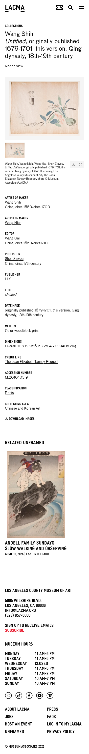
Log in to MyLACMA (64, 725)
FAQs (51, 717)
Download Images (22, 419)
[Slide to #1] (15, 150)
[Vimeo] (49, 695)
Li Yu (8, 279)
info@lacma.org (20, 611)
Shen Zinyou (14, 259)
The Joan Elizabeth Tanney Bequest (31, 362)
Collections (14, 26)
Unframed (14, 732)
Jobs (9, 717)
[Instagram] (8, 695)
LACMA (15, 9)
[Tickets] (59, 9)
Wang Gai (12, 238)
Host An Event (18, 725)
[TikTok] (18, 695)
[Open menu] (81, 9)
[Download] (73, 164)
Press (52, 710)
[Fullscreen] (80, 164)
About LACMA (17, 710)
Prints (9, 393)
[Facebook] (29, 695)
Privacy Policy (61, 732)
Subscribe (14, 631)
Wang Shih (13, 202)
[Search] (71, 9)
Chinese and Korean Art (22, 408)
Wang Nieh (13, 223)
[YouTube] (39, 695)
